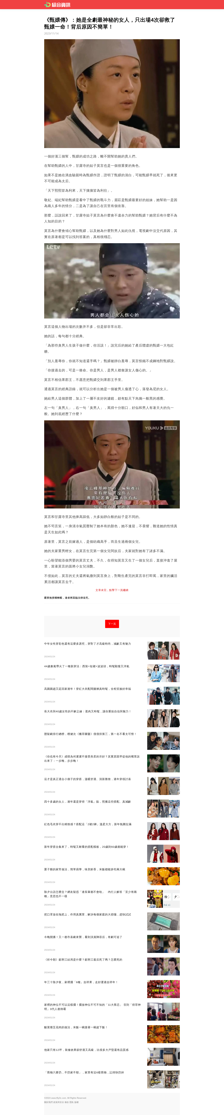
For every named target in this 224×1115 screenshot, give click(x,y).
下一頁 (112, 624)
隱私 (71, 1102)
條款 (67, 1102)
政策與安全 (58, 1102)
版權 (76, 1102)
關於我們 (48, 1102)
